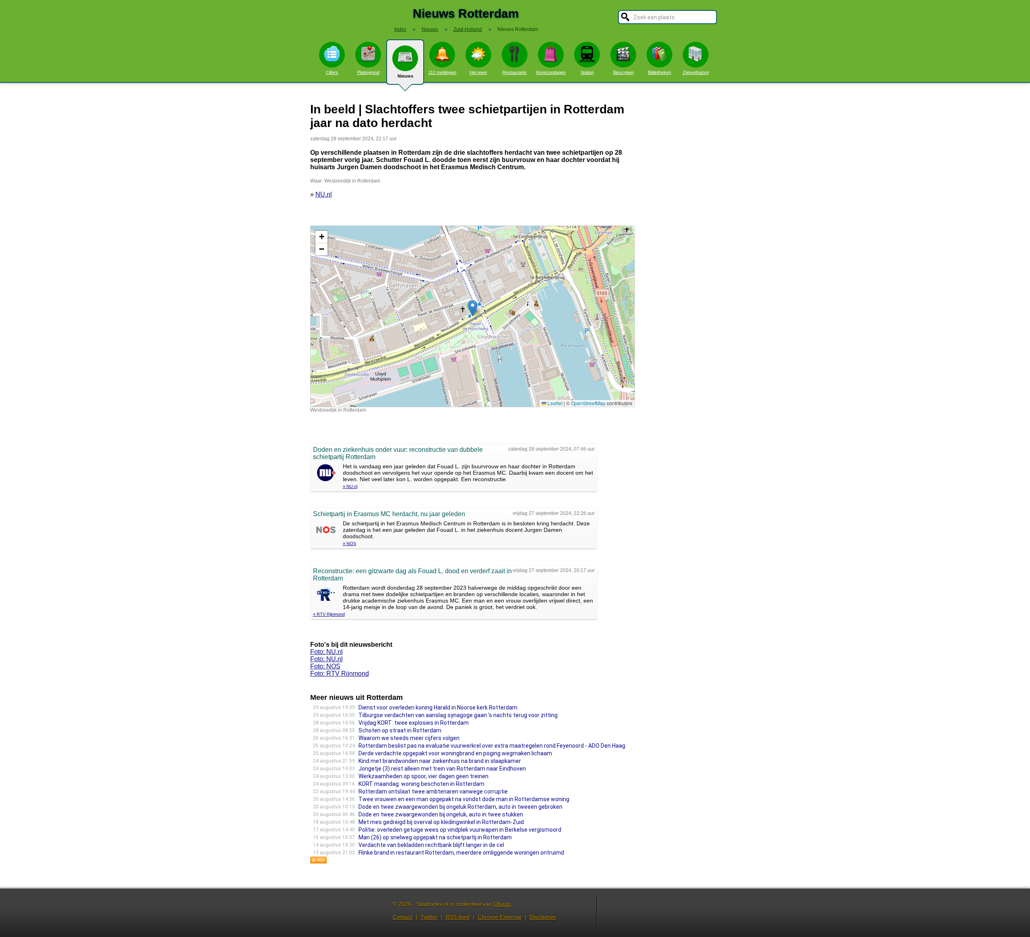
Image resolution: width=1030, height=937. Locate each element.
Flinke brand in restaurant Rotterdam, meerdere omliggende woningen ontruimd (461, 852)
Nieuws (405, 76)
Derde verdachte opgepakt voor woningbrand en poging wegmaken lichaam (455, 753)
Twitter (428, 917)
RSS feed (457, 917)
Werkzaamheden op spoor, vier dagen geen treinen (423, 776)
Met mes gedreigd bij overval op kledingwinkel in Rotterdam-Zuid (441, 822)
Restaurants (515, 72)
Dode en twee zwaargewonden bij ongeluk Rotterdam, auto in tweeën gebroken (460, 807)
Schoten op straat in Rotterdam (399, 730)
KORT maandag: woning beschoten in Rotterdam (421, 784)
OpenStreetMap (588, 403)
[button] (473, 308)
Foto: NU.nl (326, 651)
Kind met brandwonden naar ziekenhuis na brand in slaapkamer (439, 761)
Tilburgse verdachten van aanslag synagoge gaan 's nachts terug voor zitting (458, 715)
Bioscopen (623, 72)
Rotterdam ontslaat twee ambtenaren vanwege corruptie (433, 791)
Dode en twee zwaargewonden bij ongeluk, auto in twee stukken (440, 814)
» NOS (349, 543)
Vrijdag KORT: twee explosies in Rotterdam (413, 723)
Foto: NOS (325, 666)
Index (400, 29)
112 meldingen (442, 72)
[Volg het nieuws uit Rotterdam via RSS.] (318, 861)
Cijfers (332, 72)
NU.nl (323, 194)
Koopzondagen (551, 72)
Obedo (502, 904)
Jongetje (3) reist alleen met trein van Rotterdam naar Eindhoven (442, 768)
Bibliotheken (659, 72)
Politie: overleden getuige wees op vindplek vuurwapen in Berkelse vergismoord (459, 829)
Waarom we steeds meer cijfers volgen (408, 738)
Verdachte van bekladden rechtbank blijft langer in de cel (431, 845)
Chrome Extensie (499, 917)
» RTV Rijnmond (329, 614)
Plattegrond (368, 72)
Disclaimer (542, 917)
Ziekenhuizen (696, 72)
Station (587, 72)
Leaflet (554, 403)
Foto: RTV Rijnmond (339, 673)
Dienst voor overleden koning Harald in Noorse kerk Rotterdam (437, 707)
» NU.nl (350, 486)
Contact (402, 917)
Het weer (478, 72)
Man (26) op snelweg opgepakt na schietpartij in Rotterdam (435, 837)
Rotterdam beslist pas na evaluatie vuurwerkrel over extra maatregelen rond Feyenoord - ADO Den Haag (491, 745)
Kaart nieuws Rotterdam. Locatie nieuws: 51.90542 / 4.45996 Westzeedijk (471, 316)
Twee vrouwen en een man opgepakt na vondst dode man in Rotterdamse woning (463, 799)
